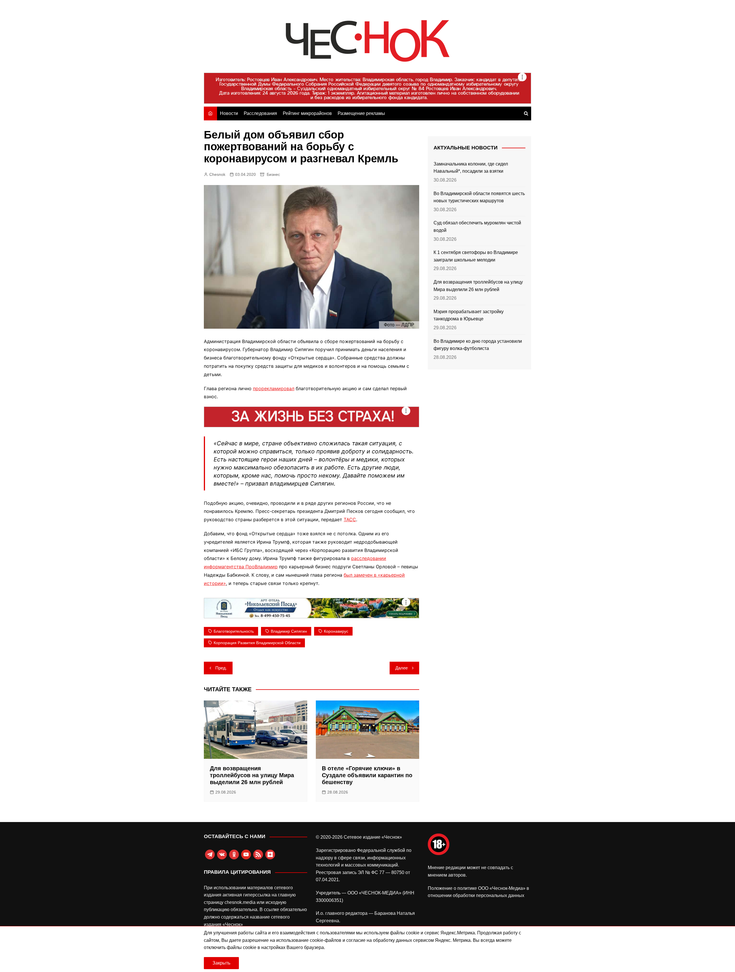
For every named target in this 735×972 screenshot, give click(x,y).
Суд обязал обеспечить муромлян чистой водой (477, 226)
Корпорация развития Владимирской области (257, 642)
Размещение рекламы (361, 113)
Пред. (221, 667)
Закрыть (221, 963)
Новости (229, 113)
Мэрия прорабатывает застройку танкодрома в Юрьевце (469, 315)
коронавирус (336, 631)
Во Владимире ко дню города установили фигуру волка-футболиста (478, 345)
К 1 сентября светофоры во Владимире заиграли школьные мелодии (476, 256)
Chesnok (217, 174)
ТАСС (350, 519)
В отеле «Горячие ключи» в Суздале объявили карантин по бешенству (367, 775)
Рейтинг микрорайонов (307, 113)
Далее (401, 667)
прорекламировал (273, 388)
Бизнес (273, 174)
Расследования (260, 113)
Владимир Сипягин (289, 631)
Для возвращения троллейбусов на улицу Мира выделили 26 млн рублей (252, 775)
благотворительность (234, 631)
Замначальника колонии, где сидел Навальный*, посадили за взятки (471, 167)
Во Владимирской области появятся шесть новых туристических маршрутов (479, 197)
